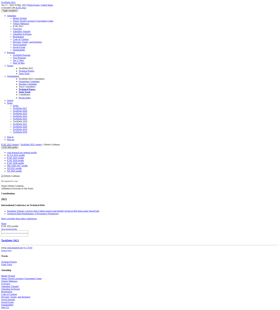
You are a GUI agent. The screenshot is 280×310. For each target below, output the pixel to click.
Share (3, 223)
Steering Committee (28, 84)
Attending (11, 15)
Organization (13, 76)
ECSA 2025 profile (16, 155)
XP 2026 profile (14, 171)
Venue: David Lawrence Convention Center (33, 21)
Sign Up (5, 307)
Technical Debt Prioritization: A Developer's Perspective (33, 213)
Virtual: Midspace (21, 23)
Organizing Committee (29, 81)
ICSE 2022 (21, 7)
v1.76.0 (28, 247)
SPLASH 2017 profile (17, 165)
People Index (25, 98)
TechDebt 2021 (20, 124)
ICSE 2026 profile (15, 160)
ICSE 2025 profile (15, 158)
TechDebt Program (21, 55)
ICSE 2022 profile (9, 147)
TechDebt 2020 (20, 126)
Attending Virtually (22, 31)
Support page (6, 250)
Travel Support (20, 44)
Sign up (10, 139)
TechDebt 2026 (20, 111)
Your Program (19, 58)
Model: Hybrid (20, 18)
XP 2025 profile (14, 168)
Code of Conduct (21, 39)
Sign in (10, 137)
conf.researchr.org (15, 247)
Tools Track (24, 73)
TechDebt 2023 (20, 119)
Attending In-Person (22, 34)
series (15, 144)
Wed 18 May (19, 63)
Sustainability (19, 50)
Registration (18, 36)
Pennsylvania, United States (40, 5)
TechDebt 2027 (20, 108)
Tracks (10, 65)
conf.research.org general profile (22, 152)
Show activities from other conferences (19, 218)
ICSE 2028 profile (15, 163)
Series (15, 105)
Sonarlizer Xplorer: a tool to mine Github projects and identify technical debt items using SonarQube (53, 211)
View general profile (9, 229)
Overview (17, 29)
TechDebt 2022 (27, 144)
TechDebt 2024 (20, 116)
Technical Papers (26, 71)
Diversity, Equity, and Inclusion (27, 42)
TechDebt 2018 (20, 132)
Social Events (19, 47)
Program (11, 52)
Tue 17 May (18, 60)
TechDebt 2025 (20, 113)
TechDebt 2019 (20, 129)
